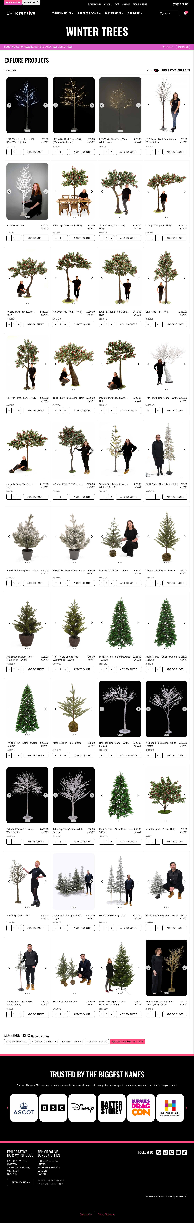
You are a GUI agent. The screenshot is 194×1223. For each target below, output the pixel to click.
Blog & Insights (140, 4)
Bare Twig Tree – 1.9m (17, 915)
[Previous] (9, 105)
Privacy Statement (106, 1214)
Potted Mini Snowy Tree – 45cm (22, 570)
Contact (126, 4)
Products (17, 47)
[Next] (45, 105)
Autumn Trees (17, 1041)
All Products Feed (159, 1164)
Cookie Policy (86, 1214)
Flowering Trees (45, 1041)
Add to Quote (35, 151)
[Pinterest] (171, 1152)
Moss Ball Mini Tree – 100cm (160, 570)
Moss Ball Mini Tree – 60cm (67, 743)
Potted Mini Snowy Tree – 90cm (162, 915)
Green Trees (72, 1041)
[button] (7, 1108)
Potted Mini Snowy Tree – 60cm (69, 570)
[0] (184, 13)
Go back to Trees (40, 1036)
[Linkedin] (178, 1152)
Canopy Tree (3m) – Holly (158, 225)
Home (7, 47)
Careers (107, 4)
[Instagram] (165, 1152)
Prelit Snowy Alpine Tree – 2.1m (162, 484)
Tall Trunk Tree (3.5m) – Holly (21, 398)
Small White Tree (15, 225)
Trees (54, 47)
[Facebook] (158, 1152)
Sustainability (94, 4)
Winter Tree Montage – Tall (112, 915)
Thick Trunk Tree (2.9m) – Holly (68, 398)
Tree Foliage (97, 1041)
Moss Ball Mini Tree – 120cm (113, 570)
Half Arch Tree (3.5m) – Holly (67, 312)
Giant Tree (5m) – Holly (157, 312)
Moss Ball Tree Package (65, 1001)
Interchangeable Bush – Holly (160, 829)
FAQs (117, 4)
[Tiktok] (184, 1152)
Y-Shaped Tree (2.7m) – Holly (68, 484)
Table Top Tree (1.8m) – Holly (67, 225)
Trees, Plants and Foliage (37, 47)
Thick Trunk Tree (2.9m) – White (162, 398)
